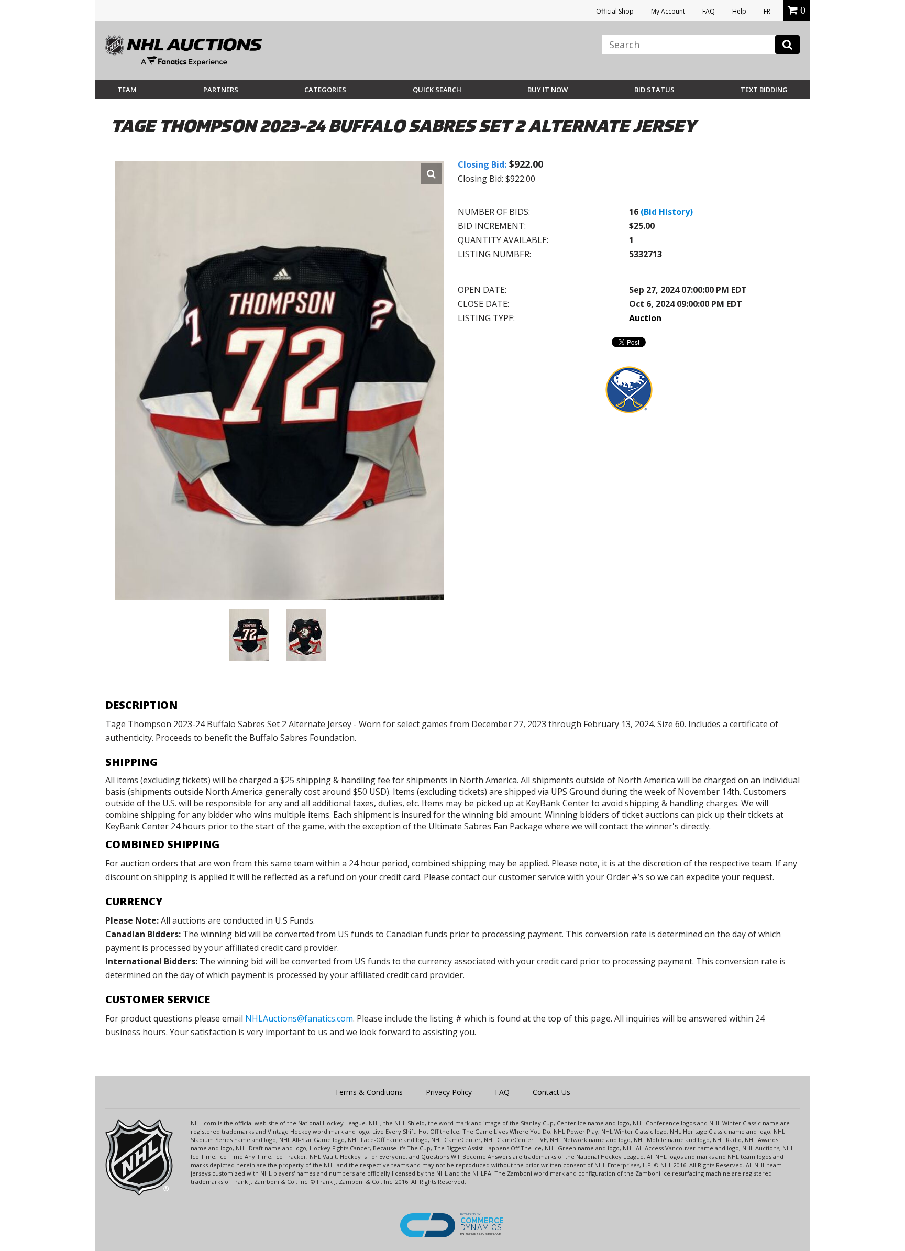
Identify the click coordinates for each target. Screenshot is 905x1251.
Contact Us (551, 1092)
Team (127, 89)
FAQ (708, 11)
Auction (645, 318)
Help (739, 11)
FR (767, 11)
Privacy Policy (449, 1092)
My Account (668, 11)
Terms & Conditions (369, 1092)
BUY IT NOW (547, 89)
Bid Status (654, 89)
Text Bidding (764, 89)
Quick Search (437, 89)
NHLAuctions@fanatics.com (299, 1018)
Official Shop (615, 11)
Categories (325, 89)
